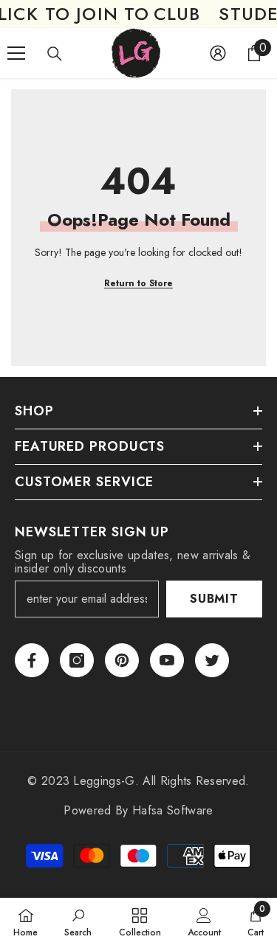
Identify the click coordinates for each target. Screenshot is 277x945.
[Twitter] (212, 660)
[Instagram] (77, 660)
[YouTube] (167, 660)
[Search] (55, 54)
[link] (78, 921)
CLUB (177, 14)
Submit (214, 598)
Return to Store (138, 283)
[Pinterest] (122, 660)
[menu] (16, 53)
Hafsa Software (172, 810)
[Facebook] (32, 660)
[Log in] (218, 53)
